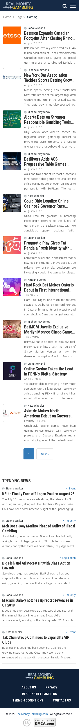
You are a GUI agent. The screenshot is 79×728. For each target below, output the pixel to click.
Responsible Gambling (39, 694)
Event (72, 488)
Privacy (51, 687)
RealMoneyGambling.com (32, 714)
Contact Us (62, 700)
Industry (71, 520)
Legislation (69, 557)
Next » (45, 454)
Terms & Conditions (28, 700)
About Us (29, 687)
